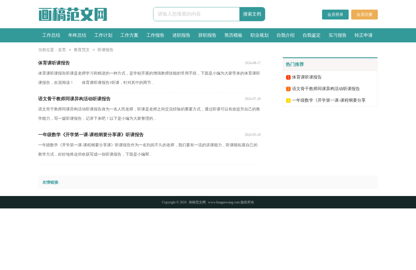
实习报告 (338, 35)
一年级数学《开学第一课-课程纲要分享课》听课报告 (91, 134)
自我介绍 (285, 35)
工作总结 (51, 35)
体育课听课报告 (54, 62)
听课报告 (105, 50)
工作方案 (129, 35)
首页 (62, 50)
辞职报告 (207, 35)
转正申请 (364, 35)
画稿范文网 (197, 202)
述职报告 (181, 35)
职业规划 (259, 35)
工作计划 (103, 35)
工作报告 (155, 35)
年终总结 (77, 35)
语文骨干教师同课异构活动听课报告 (74, 98)
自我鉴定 (312, 35)
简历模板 (233, 35)
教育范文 (82, 50)
